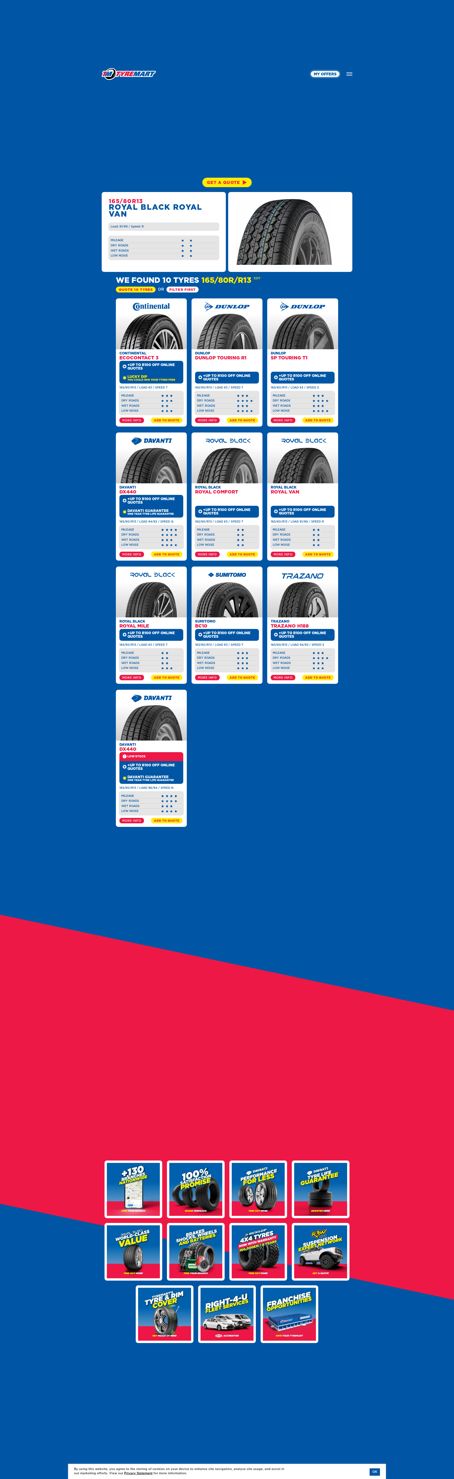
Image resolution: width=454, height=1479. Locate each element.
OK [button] (374, 1472)
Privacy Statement (138, 1473)
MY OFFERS (325, 74)
